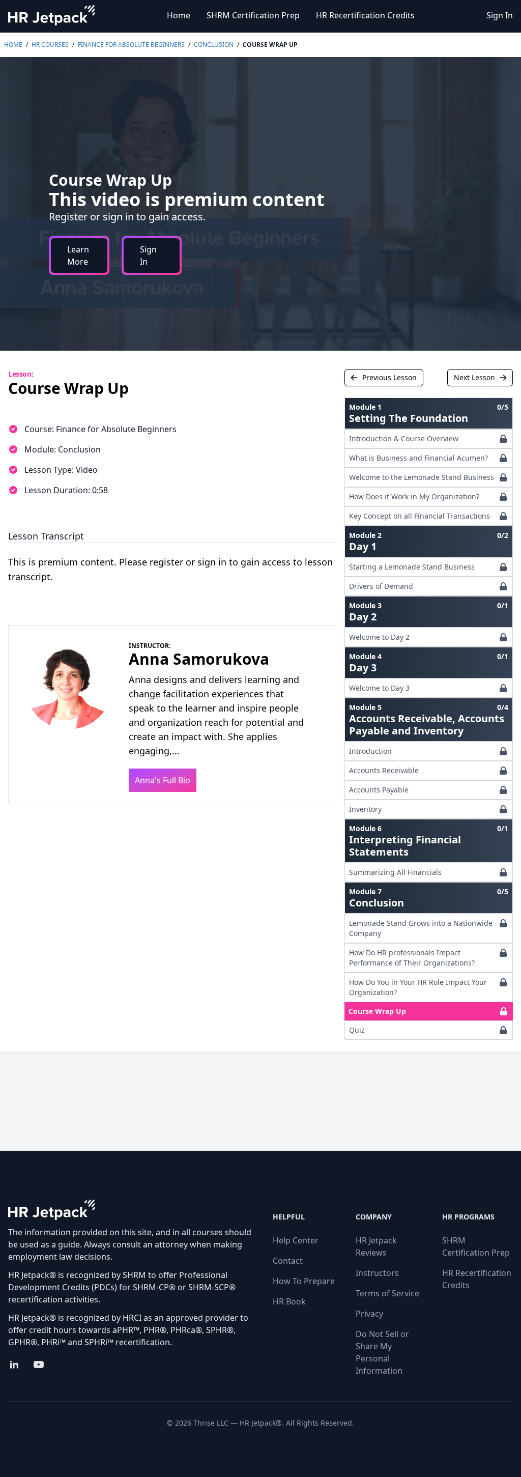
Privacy (369, 1313)
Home (178, 15)
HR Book (289, 1301)
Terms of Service (387, 1293)
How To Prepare (304, 1281)
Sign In (499, 15)
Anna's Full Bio (162, 780)
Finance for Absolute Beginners (131, 44)
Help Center (296, 1240)
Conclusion (214, 44)
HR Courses (50, 44)
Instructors (377, 1273)
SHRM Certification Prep (253, 15)
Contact (288, 1260)
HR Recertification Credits (365, 15)
